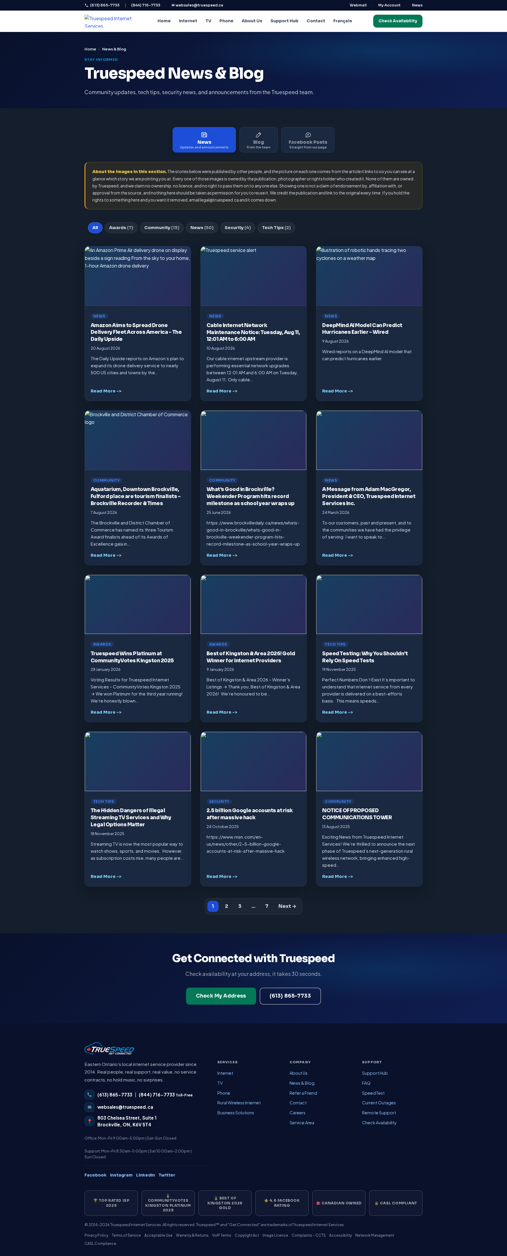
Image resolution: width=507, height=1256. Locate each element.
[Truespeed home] (109, 1051)
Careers (297, 1112)
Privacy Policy (96, 1235)
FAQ (366, 1083)
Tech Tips (276, 227)
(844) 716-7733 (145, 5)
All (95, 227)
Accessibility (340, 1235)
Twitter (166, 1175)
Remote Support (379, 1112)
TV (208, 20)
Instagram (121, 1175)
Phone (226, 20)
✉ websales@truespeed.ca (197, 5)
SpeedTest (373, 1093)
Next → (287, 906)
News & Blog (302, 1083)
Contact (316, 20)
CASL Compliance (100, 1243)
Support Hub (284, 20)
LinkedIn (145, 1175)
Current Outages (379, 1102)
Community (161, 227)
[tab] (204, 140)
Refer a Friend (303, 1093)
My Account (389, 5)
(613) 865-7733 (104, 5)
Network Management (374, 1235)
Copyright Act (247, 1235)
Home (164, 20)
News (417, 5)
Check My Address (221, 996)
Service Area (302, 1122)
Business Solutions (235, 1112)
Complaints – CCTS (309, 1235)
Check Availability (397, 20)
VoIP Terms (221, 1235)
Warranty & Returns (192, 1235)
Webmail (358, 5)
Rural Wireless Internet (239, 1102)
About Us (252, 20)
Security (238, 227)
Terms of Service (126, 1235)
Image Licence (275, 1235)
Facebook (95, 1175)
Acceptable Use (158, 1235)
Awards (121, 227)
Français (342, 20)
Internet (188, 20)
